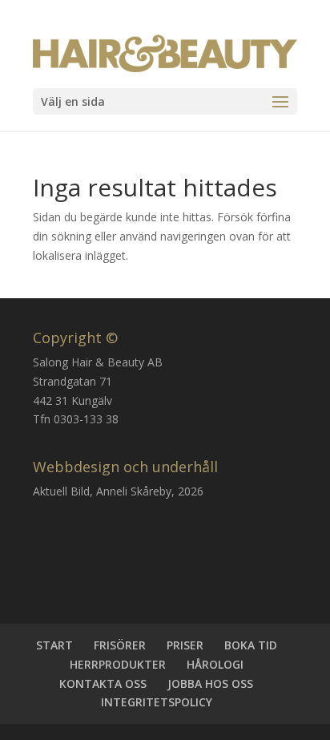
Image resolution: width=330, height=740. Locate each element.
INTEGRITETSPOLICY (156, 702)
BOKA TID (250, 645)
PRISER (185, 645)
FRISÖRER (120, 645)
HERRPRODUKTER (118, 664)
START (54, 645)
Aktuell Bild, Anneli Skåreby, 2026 (118, 491)
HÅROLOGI (215, 664)
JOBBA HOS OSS (210, 683)
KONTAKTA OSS (103, 683)
